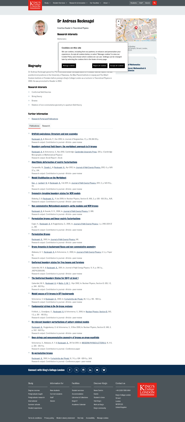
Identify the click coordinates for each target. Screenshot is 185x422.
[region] (93, 57)
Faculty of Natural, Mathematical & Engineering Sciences (132, 69)
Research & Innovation (79, 3)
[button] (136, 28)
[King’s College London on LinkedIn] (90, 370)
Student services (81, 391)
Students (134, 3)
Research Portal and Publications (45, 119)
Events (103, 394)
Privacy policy (49, 418)
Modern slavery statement (66, 418)
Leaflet (137, 40)
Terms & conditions (35, 418)
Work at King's (103, 405)
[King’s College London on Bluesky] (104, 370)
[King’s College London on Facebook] (69, 370)
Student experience (38, 408)
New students (59, 391)
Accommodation (81, 394)
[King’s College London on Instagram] (83, 370)
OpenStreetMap (145, 40)
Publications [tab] (34, 126)
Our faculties (96, 3)
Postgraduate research (38, 398)
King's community (103, 408)
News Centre (103, 391)
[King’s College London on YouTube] (97, 370)
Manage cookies (102, 418)
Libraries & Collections (81, 398)
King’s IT (81, 401)
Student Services (60, 3)
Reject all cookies (99, 65)
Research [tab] (46, 126)
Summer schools (38, 405)
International (38, 401)
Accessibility (90, 418)
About (107, 3)
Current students (59, 394)
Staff (141, 3)
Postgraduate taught (38, 394)
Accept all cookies (117, 65)
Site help (80, 418)
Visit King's (103, 401)
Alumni (147, 3)
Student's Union (103, 398)
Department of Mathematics (129, 64)
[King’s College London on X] (76, 370)
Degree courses (38, 391)
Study (48, 3)
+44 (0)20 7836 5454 (123, 390)
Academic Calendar (81, 405)
